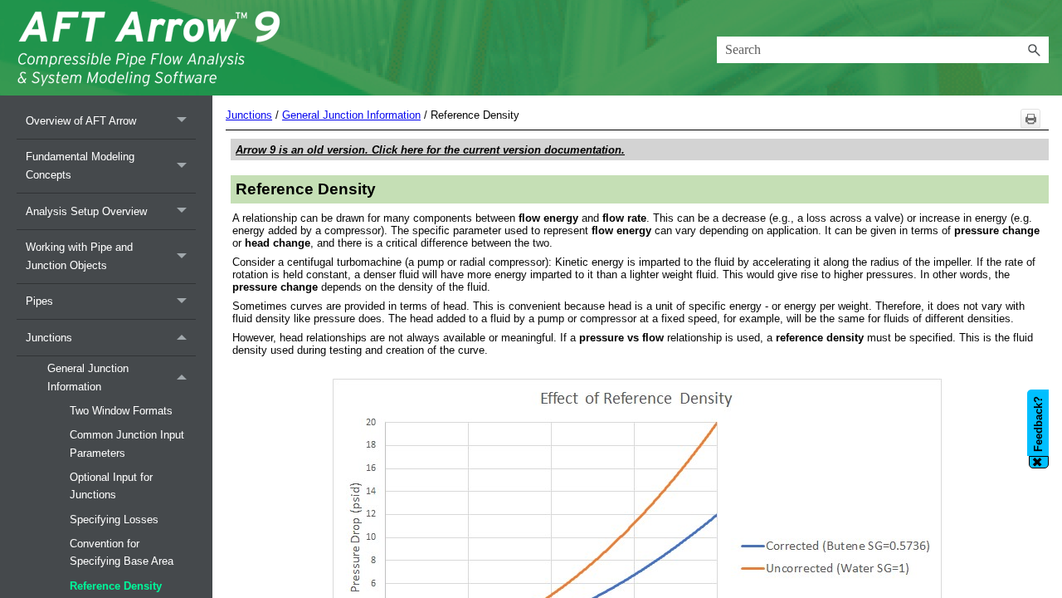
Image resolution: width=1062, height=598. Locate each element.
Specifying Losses (114, 519)
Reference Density (116, 586)
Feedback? (1038, 425)
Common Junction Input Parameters (127, 443)
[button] (1034, 50)
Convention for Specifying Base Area (121, 552)
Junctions (49, 337)
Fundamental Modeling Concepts (80, 165)
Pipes (39, 301)
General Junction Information (88, 377)
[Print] (1030, 119)
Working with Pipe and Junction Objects (79, 256)
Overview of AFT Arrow (81, 121)
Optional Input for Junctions (111, 486)
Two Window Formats (121, 410)
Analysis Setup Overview (86, 211)
